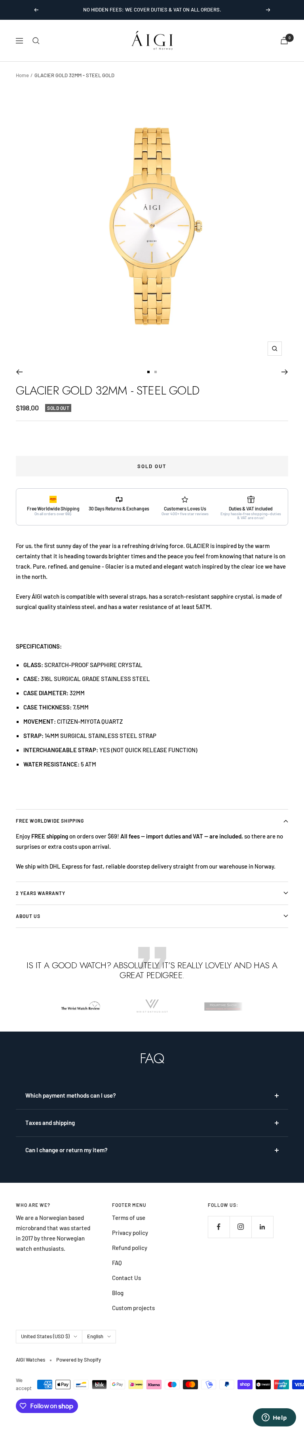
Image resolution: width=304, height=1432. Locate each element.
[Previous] (19, 372)
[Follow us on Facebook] (219, 1227)
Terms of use (128, 1217)
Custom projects (133, 1307)
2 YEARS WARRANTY (40, 893)
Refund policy (129, 1247)
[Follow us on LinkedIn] (262, 1227)
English (95, 1336)
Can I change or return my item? (66, 1149)
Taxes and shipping (50, 1122)
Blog (118, 1292)
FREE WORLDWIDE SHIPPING (50, 820)
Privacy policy (130, 1232)
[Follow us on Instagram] (240, 1227)
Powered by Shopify (78, 1359)
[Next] (284, 372)
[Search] (36, 40)
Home (22, 75)
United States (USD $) (45, 1336)
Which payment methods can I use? (70, 1095)
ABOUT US (28, 916)
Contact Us (126, 1277)
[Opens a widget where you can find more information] (274, 1418)
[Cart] (284, 40)
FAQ (117, 1262)
